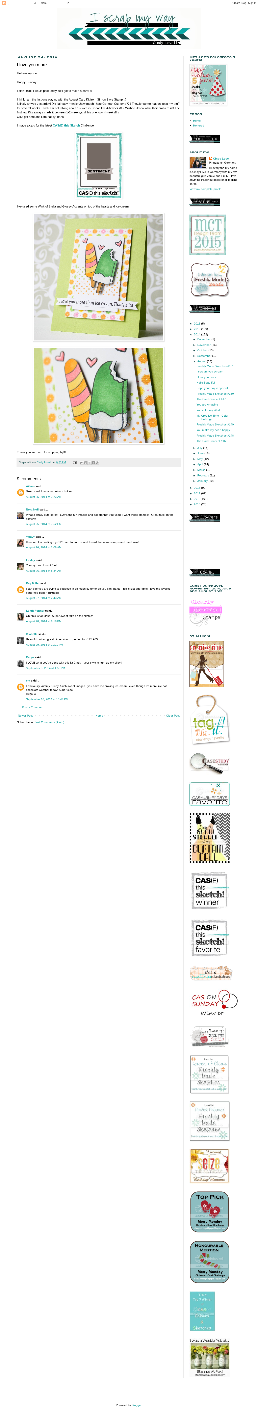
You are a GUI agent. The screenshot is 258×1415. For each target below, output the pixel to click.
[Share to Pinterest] (97, 463)
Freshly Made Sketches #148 (215, 435)
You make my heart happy (213, 430)
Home (99, 715)
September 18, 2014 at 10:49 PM (47, 699)
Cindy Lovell (221, 158)
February (203, 475)
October (202, 350)
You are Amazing (207, 404)
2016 (197, 323)
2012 (197, 493)
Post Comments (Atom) (49, 722)
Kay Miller (33, 583)
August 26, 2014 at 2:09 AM (43, 547)
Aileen (30, 486)
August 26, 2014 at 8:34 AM (43, 570)
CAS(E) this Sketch (66, 125)
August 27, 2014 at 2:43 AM (43, 598)
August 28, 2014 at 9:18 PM (43, 621)
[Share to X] (89, 463)
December (204, 339)
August (202, 361)
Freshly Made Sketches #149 (215, 424)
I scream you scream (210, 371)
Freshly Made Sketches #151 (215, 366)
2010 (197, 504)
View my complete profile (205, 189)
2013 (197, 487)
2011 (197, 498)
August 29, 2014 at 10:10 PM (44, 644)
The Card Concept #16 (211, 441)
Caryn (30, 657)
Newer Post (25, 715)
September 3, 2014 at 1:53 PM (45, 668)
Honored (198, 125)
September (204, 355)
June (200, 453)
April (200, 464)
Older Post (173, 715)
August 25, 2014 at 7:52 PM (43, 524)
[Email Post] (74, 462)
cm (28, 680)
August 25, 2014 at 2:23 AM (43, 496)
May (200, 459)
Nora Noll (32, 509)
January (202, 480)
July (200, 447)
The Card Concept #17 (211, 399)
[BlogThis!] (86, 463)
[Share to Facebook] (93, 463)
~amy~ (30, 536)
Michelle (31, 634)
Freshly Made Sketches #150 (215, 393)
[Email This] (82, 463)
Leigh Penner (35, 610)
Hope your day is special (212, 388)
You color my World (209, 410)
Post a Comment (32, 707)
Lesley (31, 560)
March (201, 469)
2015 (197, 329)
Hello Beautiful (206, 382)
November (204, 344)
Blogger (136, 1405)
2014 (197, 334)
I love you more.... (208, 377)
